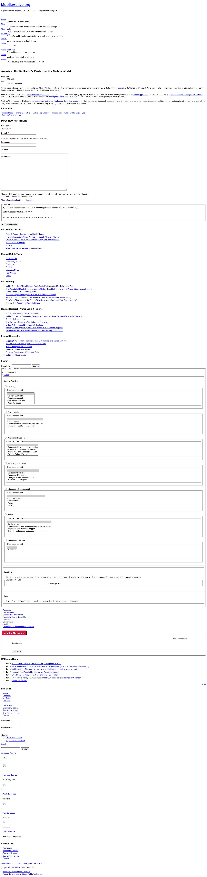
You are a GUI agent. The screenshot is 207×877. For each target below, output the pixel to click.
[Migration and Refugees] (23, 480)
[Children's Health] (29, 524)
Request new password (15, 741)
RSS (5, 758)
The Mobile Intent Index (15, 319)
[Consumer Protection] (20, 400)
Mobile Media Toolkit (41, 113)
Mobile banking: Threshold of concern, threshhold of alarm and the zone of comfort (45, 669)
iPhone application (140, 94)
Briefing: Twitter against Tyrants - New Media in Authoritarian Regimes (34, 328)
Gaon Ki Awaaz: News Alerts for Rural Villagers (25, 234)
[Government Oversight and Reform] (22, 449)
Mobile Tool (47, 601)
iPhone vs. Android (19, 681)
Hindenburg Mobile (13, 261)
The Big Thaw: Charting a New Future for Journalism (27, 322)
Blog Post (11, 601)
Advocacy (11, 386)
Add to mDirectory (10, 710)
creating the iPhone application (60, 97)
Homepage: (6, 142)
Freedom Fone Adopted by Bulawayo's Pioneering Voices (35, 672)
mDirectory (5, 34)
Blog (3, 24)
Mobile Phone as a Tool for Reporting (21, 292)
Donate (4, 39)
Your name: (6, 126)
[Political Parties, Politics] (22, 454)
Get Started (7, 705)
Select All (11, 372)
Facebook (7, 696)
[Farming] (26, 505)
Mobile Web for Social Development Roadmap (24, 325)
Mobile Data (6, 29)
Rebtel (8, 276)
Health (10, 515)
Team (3, 55)
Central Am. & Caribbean (46, 577)
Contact (4, 43)
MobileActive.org (15, 5)
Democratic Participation (17, 438)
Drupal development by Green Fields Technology (23, 874)
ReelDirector (11, 273)
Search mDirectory (10, 708)
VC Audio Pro (11, 259)
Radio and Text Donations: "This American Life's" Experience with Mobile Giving (38, 297)
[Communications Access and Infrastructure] (25, 424)
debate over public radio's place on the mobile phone (56, 101)
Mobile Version (7, 863)
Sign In (4, 744)
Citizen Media (7, 113)
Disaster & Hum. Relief (16, 463)
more (204, 684)
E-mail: (5, 133)
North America (99, 577)
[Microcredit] (12, 550)
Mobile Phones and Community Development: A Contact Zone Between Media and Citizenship (44, 316)
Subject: (4, 149)
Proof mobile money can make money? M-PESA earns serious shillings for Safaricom (47, 678)
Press (3, 59)
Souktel (9, 245)
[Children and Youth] (20, 396)
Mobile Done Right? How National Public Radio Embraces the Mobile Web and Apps (40, 286)
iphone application (23, 113)
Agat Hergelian (9, 794)
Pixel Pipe (10, 264)
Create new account (14, 738)
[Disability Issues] (20, 403)
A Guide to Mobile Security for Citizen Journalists (26, 344)
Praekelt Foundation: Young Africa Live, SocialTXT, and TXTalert (32, 237)
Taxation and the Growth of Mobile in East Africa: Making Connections (34, 331)
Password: (6, 728)
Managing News (12, 270)
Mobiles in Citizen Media (16, 355)
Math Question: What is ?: (17, 212)
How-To (35, 601)
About (3, 19)
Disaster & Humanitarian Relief (15, 617)
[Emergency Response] (23, 475)
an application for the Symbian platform (186, 94)
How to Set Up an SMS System (19, 347)
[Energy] (26, 503)
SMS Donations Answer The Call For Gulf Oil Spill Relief (35, 675)
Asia (9, 577)
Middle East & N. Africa (80, 577)
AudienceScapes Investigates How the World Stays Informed (31, 295)
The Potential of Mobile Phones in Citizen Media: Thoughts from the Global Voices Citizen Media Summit (49, 289)
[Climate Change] (26, 498)
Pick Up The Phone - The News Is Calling (23, 303)
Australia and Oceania (23, 577)
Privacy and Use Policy (32, 863)
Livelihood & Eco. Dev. (16, 540)
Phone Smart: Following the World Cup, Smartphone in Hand (36, 664)
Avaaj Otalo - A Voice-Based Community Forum (25, 248)
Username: (6, 720)
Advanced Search (8, 753)
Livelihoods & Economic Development (18, 627)
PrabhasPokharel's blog (11, 115)
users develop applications (38, 94)
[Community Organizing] (20, 398)
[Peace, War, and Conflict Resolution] (22, 452)
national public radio (60, 113)
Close (7, 375)
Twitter (5, 693)
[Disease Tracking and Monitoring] (29, 531)
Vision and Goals (8, 50)
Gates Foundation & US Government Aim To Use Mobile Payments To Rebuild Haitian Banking (50, 666)
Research (74, 601)
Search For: (6, 366)
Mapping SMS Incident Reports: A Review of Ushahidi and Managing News (36, 341)
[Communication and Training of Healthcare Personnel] (29, 526)
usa (83, 113)
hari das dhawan (10, 775)
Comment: (6, 157)
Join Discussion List (11, 713)
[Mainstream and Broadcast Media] (25, 426)
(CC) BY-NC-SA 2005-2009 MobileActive (17, 867)
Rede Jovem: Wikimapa (15, 243)
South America (115, 577)
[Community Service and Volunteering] (22, 447)
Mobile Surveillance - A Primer (18, 349)
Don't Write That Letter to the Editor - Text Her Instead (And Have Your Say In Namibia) (41, 300)
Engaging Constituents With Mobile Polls (22, 352)
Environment (24, 489)
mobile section (118, 88)
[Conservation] (26, 501)
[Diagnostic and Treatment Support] (29, 529)
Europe (63, 577)
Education (11, 489)
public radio (75, 113)
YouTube (6, 698)
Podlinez (9, 267)
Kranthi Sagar (9, 813)
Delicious (6, 700)
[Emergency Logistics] (23, 473)
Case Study (24, 601)
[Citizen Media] (25, 421)
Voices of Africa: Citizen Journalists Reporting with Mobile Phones (33, 240)
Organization (61, 601)
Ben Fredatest (9, 832)
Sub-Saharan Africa (132, 577)
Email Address (18, 643)
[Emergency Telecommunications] (23, 477)
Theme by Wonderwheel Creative (16, 872)
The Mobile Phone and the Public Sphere (22, 313)
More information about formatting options (18, 200)
